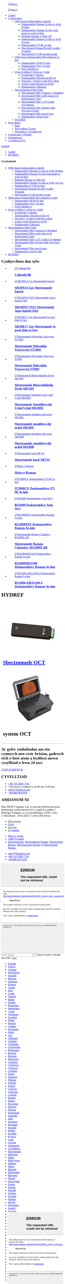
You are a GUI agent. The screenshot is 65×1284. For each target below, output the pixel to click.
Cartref (11, 15)
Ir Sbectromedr (49, 844)
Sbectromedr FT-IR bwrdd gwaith (39, 54)
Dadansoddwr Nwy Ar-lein (35, 66)
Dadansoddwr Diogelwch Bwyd (38, 78)
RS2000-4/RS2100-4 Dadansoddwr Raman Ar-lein (35, 584)
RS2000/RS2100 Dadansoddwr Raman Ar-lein (35, 565)
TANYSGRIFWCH (12, 769)
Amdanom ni (15, 137)
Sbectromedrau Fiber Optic (29, 89)
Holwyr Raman (25, 472)
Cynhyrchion (15, 18)
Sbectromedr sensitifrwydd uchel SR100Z (33, 425)
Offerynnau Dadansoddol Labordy (33, 21)
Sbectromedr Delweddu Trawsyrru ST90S (31, 367)
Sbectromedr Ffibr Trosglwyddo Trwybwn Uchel (38, 109)
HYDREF (20, 119)
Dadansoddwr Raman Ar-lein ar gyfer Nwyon (39, 182)
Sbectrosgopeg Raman (28, 844)
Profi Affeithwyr (30, 69)
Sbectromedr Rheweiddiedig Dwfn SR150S (34, 386)
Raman (12, 847)
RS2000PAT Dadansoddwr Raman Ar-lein (33, 526)
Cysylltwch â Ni (16, 140)
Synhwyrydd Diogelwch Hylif (37, 84)
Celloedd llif (23, 275)
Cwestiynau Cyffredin (19, 134)
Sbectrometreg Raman (36, 841)
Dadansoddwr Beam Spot (34, 116)
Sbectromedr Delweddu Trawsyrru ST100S (31, 347)
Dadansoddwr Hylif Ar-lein (35, 63)
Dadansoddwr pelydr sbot (28, 251)
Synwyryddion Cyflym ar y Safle (32, 72)
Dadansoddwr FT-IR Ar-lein (36, 45)
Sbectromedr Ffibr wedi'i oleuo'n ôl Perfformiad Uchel (39, 97)
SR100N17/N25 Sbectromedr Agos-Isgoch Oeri (34, 308)
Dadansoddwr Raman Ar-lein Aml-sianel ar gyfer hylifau (39, 32)
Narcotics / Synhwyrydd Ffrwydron (40, 81)
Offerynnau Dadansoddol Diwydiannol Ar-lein (32, 197)
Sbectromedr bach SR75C (32, 459)
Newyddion (14, 122)
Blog (17, 125)
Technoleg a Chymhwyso (28, 131)
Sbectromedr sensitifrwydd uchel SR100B (33, 445)
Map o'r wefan (15, 836)
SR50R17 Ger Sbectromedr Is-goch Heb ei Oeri (35, 328)
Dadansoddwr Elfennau (33, 86)
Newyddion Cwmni (25, 128)
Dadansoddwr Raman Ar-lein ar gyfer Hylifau (39, 170)
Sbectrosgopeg (16, 841)
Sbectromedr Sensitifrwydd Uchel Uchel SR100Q (33, 406)
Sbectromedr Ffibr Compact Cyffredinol (42, 92)
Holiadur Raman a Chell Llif (36, 36)
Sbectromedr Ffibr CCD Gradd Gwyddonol (38, 239)
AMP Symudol (16, 838)
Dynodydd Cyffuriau (32, 75)
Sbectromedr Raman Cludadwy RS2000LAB (31, 545)
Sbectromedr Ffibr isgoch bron (37, 113)
